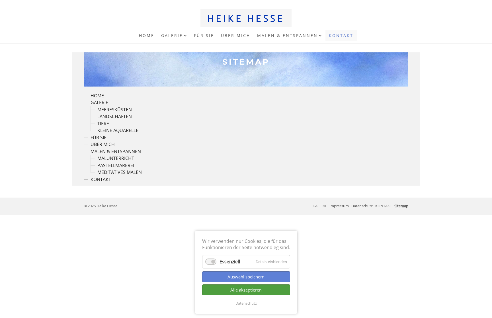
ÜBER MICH (103, 144)
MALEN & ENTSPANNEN (116, 151)
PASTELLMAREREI (115, 165)
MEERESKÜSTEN (114, 109)
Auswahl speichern (246, 277)
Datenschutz (246, 303)
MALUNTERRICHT (115, 158)
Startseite (246, 18)
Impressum (339, 205)
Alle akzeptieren (246, 290)
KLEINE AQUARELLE (117, 131)
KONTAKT (101, 179)
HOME (97, 96)
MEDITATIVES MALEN (119, 172)
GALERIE (99, 103)
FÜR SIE (98, 137)
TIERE (103, 123)
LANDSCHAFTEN (114, 117)
